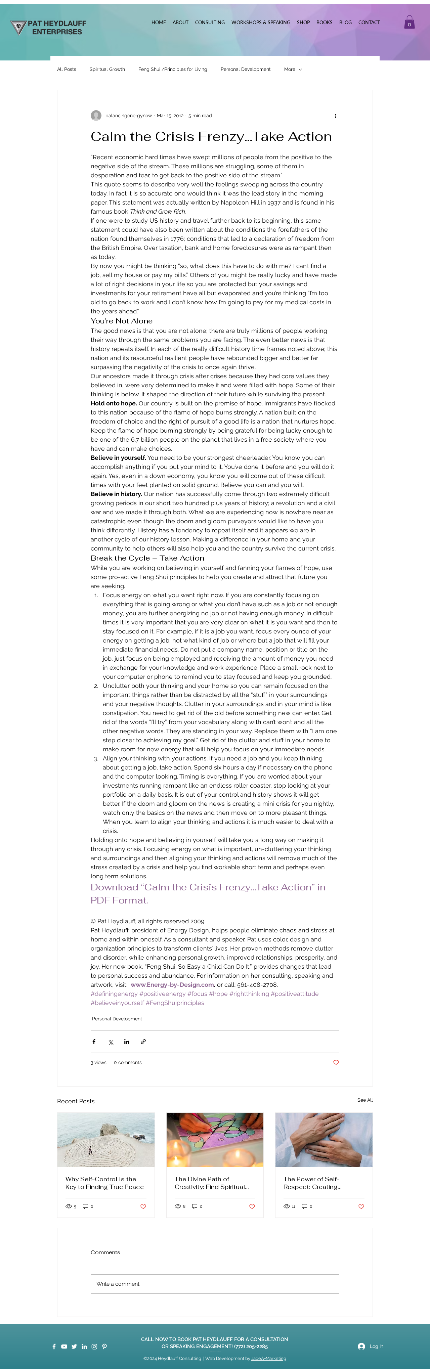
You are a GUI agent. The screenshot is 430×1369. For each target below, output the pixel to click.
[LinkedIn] (84, 1346)
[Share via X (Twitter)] (110, 1042)
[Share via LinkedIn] (127, 1042)
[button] (409, 22)
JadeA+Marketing (268, 1358)
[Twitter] (74, 1346)
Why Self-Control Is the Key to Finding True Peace (105, 1183)
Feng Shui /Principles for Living (172, 69)
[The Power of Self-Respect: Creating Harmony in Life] (324, 1140)
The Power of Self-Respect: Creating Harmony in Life (311, 1183)
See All (365, 1100)
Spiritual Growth (107, 69)
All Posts (66, 69)
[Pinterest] (104, 1346)
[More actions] (335, 116)
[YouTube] (64, 1346)
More (289, 69)
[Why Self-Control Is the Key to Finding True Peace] (106, 1140)
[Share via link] (143, 1042)
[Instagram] (94, 1346)
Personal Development (246, 69)
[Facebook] (54, 1346)
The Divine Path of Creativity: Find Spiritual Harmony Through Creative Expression (215, 1183)
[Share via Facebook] (94, 1042)
